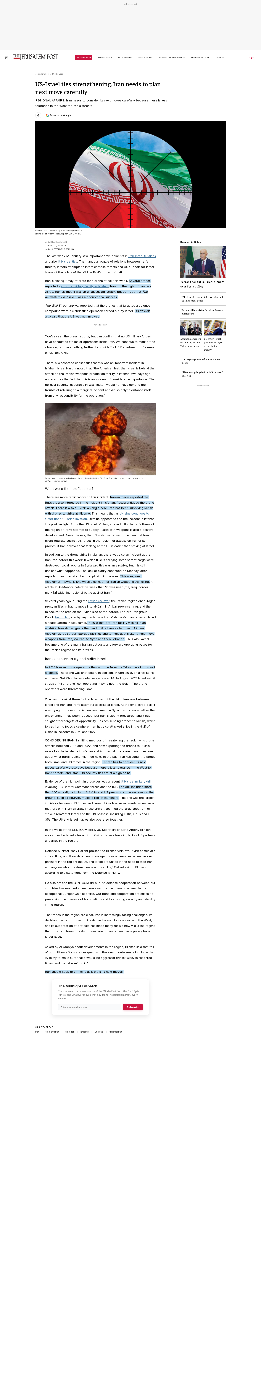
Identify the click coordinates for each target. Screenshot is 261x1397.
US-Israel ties (67, 261)
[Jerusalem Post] (33, 57)
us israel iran (116, 1032)
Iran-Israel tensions (142, 256)
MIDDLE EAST (145, 57)
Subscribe (133, 1007)
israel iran (69, 1032)
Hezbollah (62, 617)
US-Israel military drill (136, 781)
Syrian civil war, (99, 601)
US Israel (99, 1032)
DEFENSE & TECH (200, 57)
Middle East (57, 74)
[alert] (27, 1362)
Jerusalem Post (42, 74)
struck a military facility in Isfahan (84, 286)
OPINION (219, 57)
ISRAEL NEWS (105, 57)
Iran (37, 1032)
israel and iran (52, 1032)
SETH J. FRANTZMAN (57, 242)
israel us (85, 1032)
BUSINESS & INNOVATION (171, 57)
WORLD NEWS (125, 57)
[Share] (38, 115)
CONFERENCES (83, 57)
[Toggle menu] (6, 57)
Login (251, 57)
